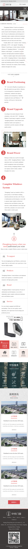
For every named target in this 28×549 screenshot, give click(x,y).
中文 (20, 4)
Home (4, 517)
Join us (22, 517)
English (24, 4)
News (14, 517)
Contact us (14, 519)
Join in (18, 517)
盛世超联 (16, 547)
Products (9, 517)
